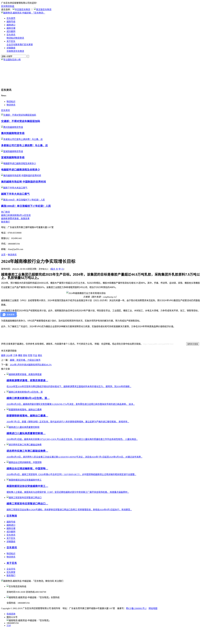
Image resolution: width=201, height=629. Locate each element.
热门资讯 (5, 212)
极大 (53, 269)
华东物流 (19, 51)
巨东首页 (11, 18)
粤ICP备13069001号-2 (136, 608)
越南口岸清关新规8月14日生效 (16, 215)
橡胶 (20, 355)
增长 (40, 355)
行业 (35, 355)
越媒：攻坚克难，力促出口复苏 (25, 360)
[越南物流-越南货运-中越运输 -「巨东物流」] (23, 13)
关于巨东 (11, 41)
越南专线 (11, 21)
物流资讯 (19, 38)
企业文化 (11, 44)
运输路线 (11, 48)
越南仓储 (11, 28)
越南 (3, 355)
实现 (30, 355)
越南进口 (11, 25)
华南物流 (11, 51)
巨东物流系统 (7, 6)
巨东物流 (12, 515)
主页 (3, 255)
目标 (25, 355)
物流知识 (11, 38)
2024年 (9, 355)
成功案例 (11, 31)
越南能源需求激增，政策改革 (15, 218)
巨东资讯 (11, 35)
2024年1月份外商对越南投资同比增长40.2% (31, 365)
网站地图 (153, 608)
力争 (15, 355)
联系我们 (19, 44)
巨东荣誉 (28, 44)
